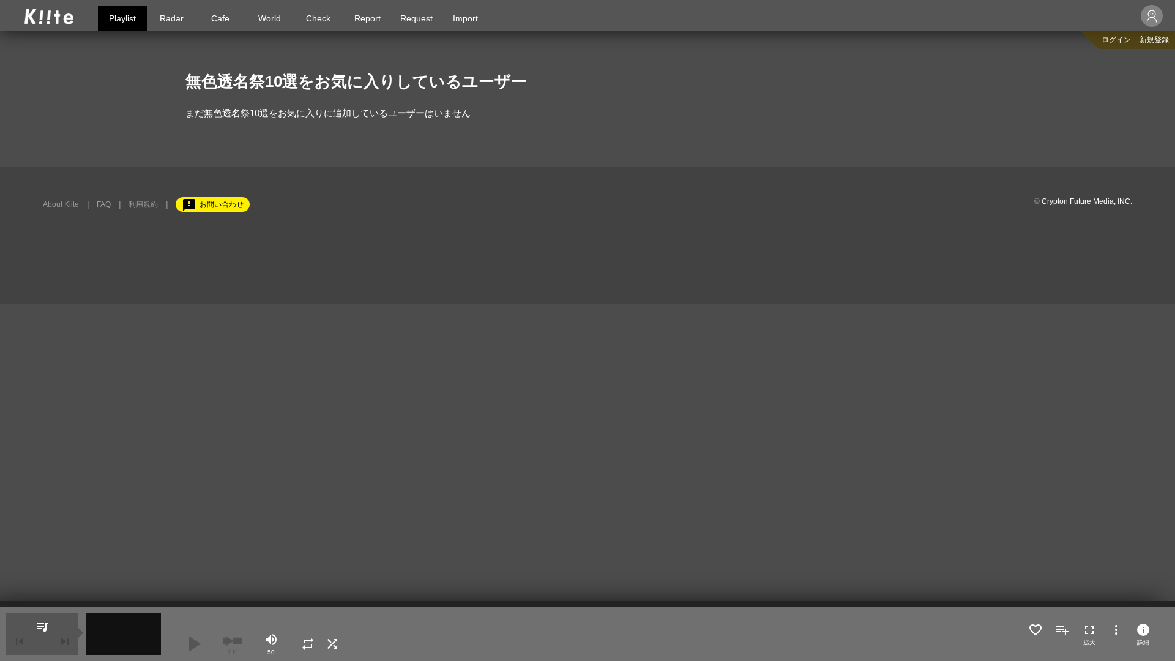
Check (318, 18)
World (269, 18)
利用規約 (143, 204)
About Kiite (61, 204)
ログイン (1116, 39)
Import (465, 18)
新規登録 (1154, 39)
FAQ (104, 204)
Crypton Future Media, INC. (1087, 201)
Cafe (220, 18)
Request (416, 18)
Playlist (122, 18)
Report (367, 18)
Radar (172, 18)
